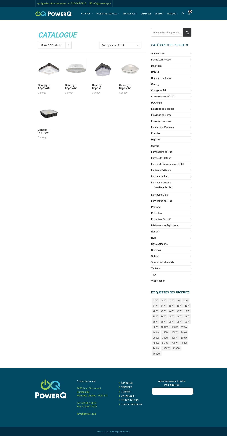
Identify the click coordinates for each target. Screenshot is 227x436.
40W (171, 316)
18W (187, 306)
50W (155, 322)
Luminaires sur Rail (161, 200)
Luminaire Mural (160, 194)
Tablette (155, 268)
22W (163, 311)
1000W (166, 348)
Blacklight (156, 65)
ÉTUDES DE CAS (130, 400)
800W (184, 343)
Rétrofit (155, 231)
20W (155, 311)
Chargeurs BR (158, 90)
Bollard (155, 71)
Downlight (156, 102)
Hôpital (155, 145)
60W (163, 322)
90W (155, 327)
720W (174, 343)
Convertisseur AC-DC (163, 96)
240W (184, 332)
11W (155, 306)
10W (185, 300)
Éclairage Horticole (161, 121)
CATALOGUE (128, 395)
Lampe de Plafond (161, 158)
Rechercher (187, 32)
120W (184, 327)
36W (163, 316)
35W (155, 316)
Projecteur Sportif (161, 219)
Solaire (155, 256)
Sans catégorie (159, 243)
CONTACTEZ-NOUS (131, 404)
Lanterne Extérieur (161, 170)
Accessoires (158, 53)
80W (187, 322)
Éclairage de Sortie (161, 114)
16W (179, 306)
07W (171, 300)
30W (187, 311)
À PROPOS (127, 383)
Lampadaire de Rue (161, 151)
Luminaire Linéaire (161, 182)
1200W (176, 348)
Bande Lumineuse (161, 59)
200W (174, 332)
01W (155, 300)
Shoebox (156, 250)
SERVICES (126, 387)
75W (179, 322)
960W (156, 348)
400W (174, 337)
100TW (164, 327)
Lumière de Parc (160, 176)
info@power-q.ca (102, 3)
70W (171, 322)
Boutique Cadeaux (161, 78)
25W (179, 311)
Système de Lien (163, 187)
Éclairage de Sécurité (162, 108)
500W (184, 337)
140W (156, 332)
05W (163, 300)
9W (178, 300)
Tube (154, 274)
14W (163, 306)
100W (175, 327)
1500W (156, 353)
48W (187, 316)
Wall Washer (158, 280)
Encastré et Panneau (162, 127)
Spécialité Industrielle (162, 262)
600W (156, 343)
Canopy (42, 92)
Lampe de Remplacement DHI (167, 164)
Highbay (155, 139)
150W (165, 332)
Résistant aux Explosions (164, 225)
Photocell (156, 207)
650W (165, 343)
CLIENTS (126, 391)
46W (179, 316)
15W (171, 306)
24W (171, 311)
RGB (153, 237)
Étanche (155, 133)
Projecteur (157, 213)
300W (165, 337)
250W (156, 337)
